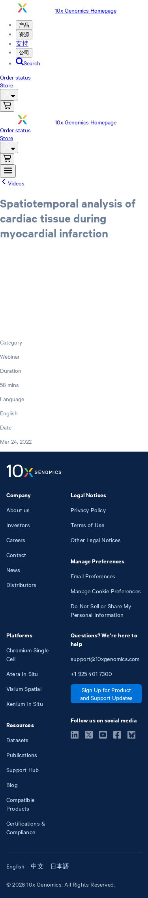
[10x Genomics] (33, 472)
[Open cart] (7, 106)
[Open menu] (8, 171)
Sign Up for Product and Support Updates (106, 694)
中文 (37, 866)
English (15, 866)
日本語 (59, 866)
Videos (16, 183)
